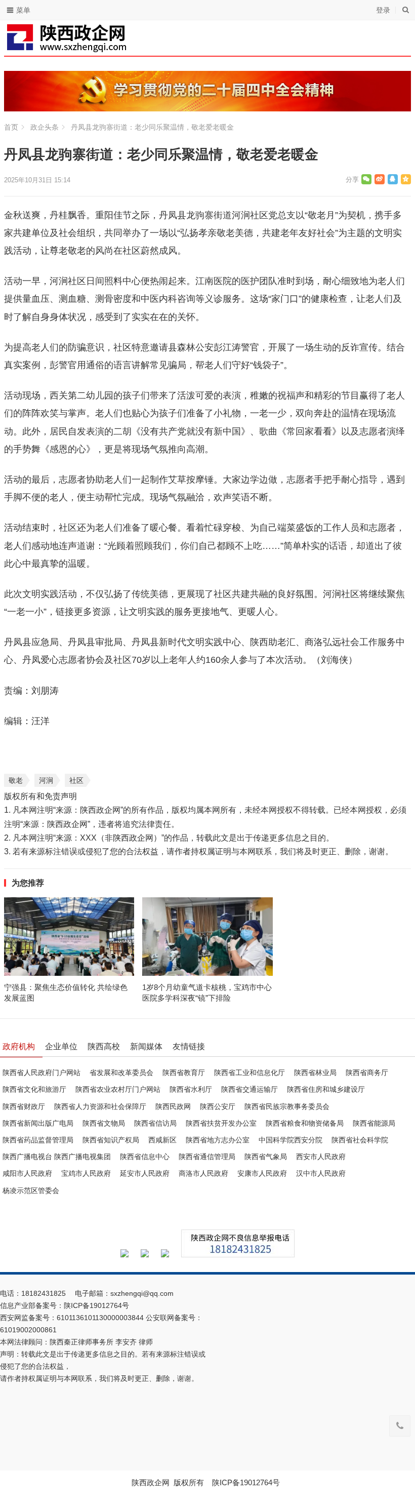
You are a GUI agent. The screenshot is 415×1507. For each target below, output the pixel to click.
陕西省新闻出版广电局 (38, 1123)
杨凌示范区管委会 (31, 1190)
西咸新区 (162, 1140)
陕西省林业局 (315, 1072)
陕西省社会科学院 (359, 1140)
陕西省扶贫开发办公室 (221, 1123)
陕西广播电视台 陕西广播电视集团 (57, 1157)
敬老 (16, 780)
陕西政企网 (151, 1482)
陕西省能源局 (374, 1123)
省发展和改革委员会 (121, 1072)
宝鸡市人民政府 (86, 1173)
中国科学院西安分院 (290, 1140)
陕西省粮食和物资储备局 (305, 1123)
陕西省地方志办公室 (218, 1140)
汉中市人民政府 (321, 1173)
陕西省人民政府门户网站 (41, 1072)
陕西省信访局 (155, 1123)
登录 (383, 10)
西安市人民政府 (321, 1157)
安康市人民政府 (262, 1173)
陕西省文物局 (103, 1123)
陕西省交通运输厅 (249, 1089)
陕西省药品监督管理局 (38, 1140)
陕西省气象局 (265, 1157)
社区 (76, 780)
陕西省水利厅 (191, 1089)
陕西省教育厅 (183, 1072)
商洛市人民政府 (203, 1173)
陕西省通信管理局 (207, 1157)
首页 (11, 127)
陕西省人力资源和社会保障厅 (100, 1106)
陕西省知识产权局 (110, 1140)
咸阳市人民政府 (27, 1173)
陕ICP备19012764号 (97, 1305)
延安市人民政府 (145, 1173)
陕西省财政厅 (24, 1106)
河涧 (46, 780)
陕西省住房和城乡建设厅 (326, 1089)
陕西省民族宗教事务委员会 (286, 1106)
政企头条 (44, 127)
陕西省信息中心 (145, 1157)
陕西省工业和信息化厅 (249, 1072)
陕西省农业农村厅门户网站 (117, 1089)
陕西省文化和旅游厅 (34, 1089)
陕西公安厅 (217, 1106)
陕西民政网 (173, 1106)
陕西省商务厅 (367, 1072)
